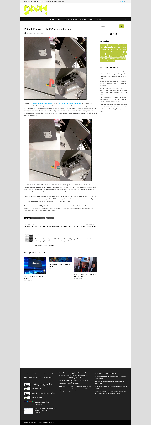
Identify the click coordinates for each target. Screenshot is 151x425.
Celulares (54, 1)
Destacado (76, 375)
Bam (53, 422)
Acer (101, 45)
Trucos (83, 388)
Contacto (42, 1)
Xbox (108, 60)
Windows (123, 58)
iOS (64, 380)
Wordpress (103, 60)
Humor (107, 51)
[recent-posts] (36, 373)
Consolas (103, 47)
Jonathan (30, 33)
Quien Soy (48, 1)
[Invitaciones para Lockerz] (28, 402)
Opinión (99, 19)
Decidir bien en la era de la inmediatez (106, 373)
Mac (87, 380)
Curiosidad (62, 375)
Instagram (112, 51)
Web (63, 1)
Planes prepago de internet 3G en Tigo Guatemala (38, 377)
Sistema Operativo (120, 56)
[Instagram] (125, 1)
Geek (59, 1)
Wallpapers (70, 391)
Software (70, 388)
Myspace (108, 54)
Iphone (70, 380)
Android (61, 373)
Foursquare (103, 49)
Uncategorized (112, 58)
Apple (105, 45)
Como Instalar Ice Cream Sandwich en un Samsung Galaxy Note (45, 409)
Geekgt (35, 422)
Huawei (124, 49)
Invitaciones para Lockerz (41, 402)
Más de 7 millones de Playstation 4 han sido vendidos (84, 275)
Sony (102, 58)
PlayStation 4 (49, 218)
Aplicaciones (67, 373)
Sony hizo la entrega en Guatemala (43, 103)
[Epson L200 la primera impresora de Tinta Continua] (27, 393)
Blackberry (118, 45)
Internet (74, 19)
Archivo (36, 1)
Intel (117, 51)
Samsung (112, 56)
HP (121, 49)
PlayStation (27, 26)
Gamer (33, 218)
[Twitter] (122, 1)
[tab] (28, 373)
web (73, 391)
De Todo (114, 47)
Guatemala (78, 378)
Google (112, 49)
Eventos (91, 19)
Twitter (106, 58)
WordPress (48, 422)
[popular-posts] (28, 373)
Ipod (73, 380)
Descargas (108, 47)
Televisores (80, 388)
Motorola (103, 54)
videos (66, 391)
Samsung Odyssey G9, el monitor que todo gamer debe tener (113, 92)
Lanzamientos (82, 380)
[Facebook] (120, 1)
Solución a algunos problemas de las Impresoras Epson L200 (42, 385)
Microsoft (61, 383)
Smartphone (65, 389)
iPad (67, 380)
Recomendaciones (105, 56)
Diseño (81, 375)
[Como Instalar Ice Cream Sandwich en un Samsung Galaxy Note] (28, 409)
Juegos (121, 51)
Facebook (124, 47)
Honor (117, 49)
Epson (119, 47)
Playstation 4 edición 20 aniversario (69, 103)
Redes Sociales (78, 386)
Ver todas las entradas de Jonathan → (45, 245)
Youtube (112, 60)
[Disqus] (60, 303)
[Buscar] (121, 26)
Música (65, 383)
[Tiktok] (126, 1)
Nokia (113, 54)
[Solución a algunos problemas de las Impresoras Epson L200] (27, 384)
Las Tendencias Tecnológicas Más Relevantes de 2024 (113, 76)
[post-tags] (52, 373)
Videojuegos (62, 391)
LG (125, 51)
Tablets (76, 388)
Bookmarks (79, 373)
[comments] (44, 373)
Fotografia (61, 378)
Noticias (52, 19)
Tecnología (82, 19)
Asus (113, 45)
